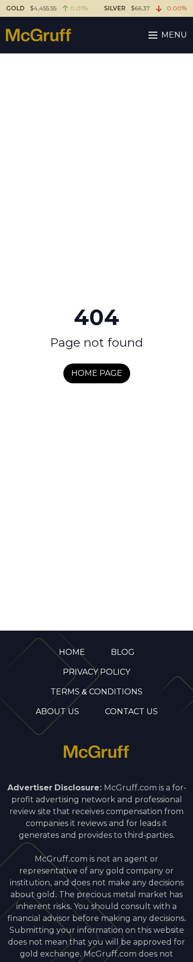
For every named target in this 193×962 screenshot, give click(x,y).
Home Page (96, 373)
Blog (123, 652)
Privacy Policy (96, 672)
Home (72, 652)
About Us (57, 711)
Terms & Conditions (96, 691)
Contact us (131, 711)
